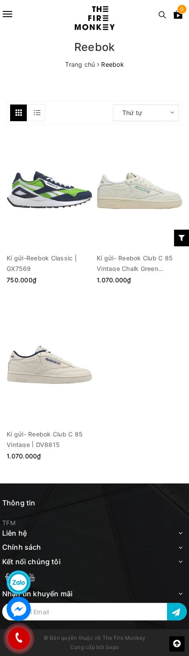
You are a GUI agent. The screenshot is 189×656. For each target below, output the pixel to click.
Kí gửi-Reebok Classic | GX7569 (42, 262)
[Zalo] (19, 582)
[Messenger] (19, 609)
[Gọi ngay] (18, 638)
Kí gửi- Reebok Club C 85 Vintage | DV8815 (45, 438)
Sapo (112, 647)
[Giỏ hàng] (178, 16)
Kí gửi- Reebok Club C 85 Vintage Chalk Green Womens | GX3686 (135, 262)
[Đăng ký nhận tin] (177, 611)
